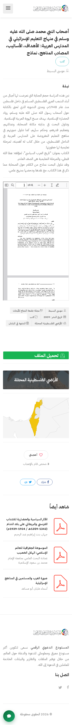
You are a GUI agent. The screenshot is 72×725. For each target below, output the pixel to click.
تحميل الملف (47, 355)
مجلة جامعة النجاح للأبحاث (26, 311)
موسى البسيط (56, 71)
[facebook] (68, 688)
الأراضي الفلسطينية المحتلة (49, 323)
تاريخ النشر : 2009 (53, 317)
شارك (44, 482)
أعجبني (33, 455)
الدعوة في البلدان (17, 323)
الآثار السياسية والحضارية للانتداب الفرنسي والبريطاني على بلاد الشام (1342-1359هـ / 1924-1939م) (26, 524)
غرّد (26, 482)
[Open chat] (9, 716)
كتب (62, 61)
